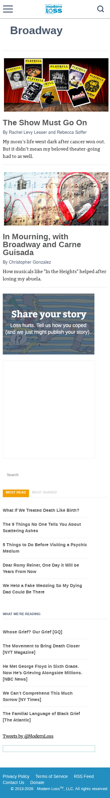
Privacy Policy (16, 776)
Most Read (16, 492)
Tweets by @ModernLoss (28, 736)
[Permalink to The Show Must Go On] (56, 84)
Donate (37, 783)
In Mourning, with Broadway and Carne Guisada (42, 244)
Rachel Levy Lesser (28, 132)
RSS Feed (84, 776)
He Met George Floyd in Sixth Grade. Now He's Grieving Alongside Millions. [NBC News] (42, 673)
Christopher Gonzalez (30, 262)
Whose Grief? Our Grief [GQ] (32, 632)
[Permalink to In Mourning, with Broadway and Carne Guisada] (56, 198)
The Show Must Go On (45, 122)
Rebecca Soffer (72, 132)
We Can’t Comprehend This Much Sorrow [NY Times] (38, 696)
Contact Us (13, 783)
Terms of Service (51, 776)
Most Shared (44, 492)
